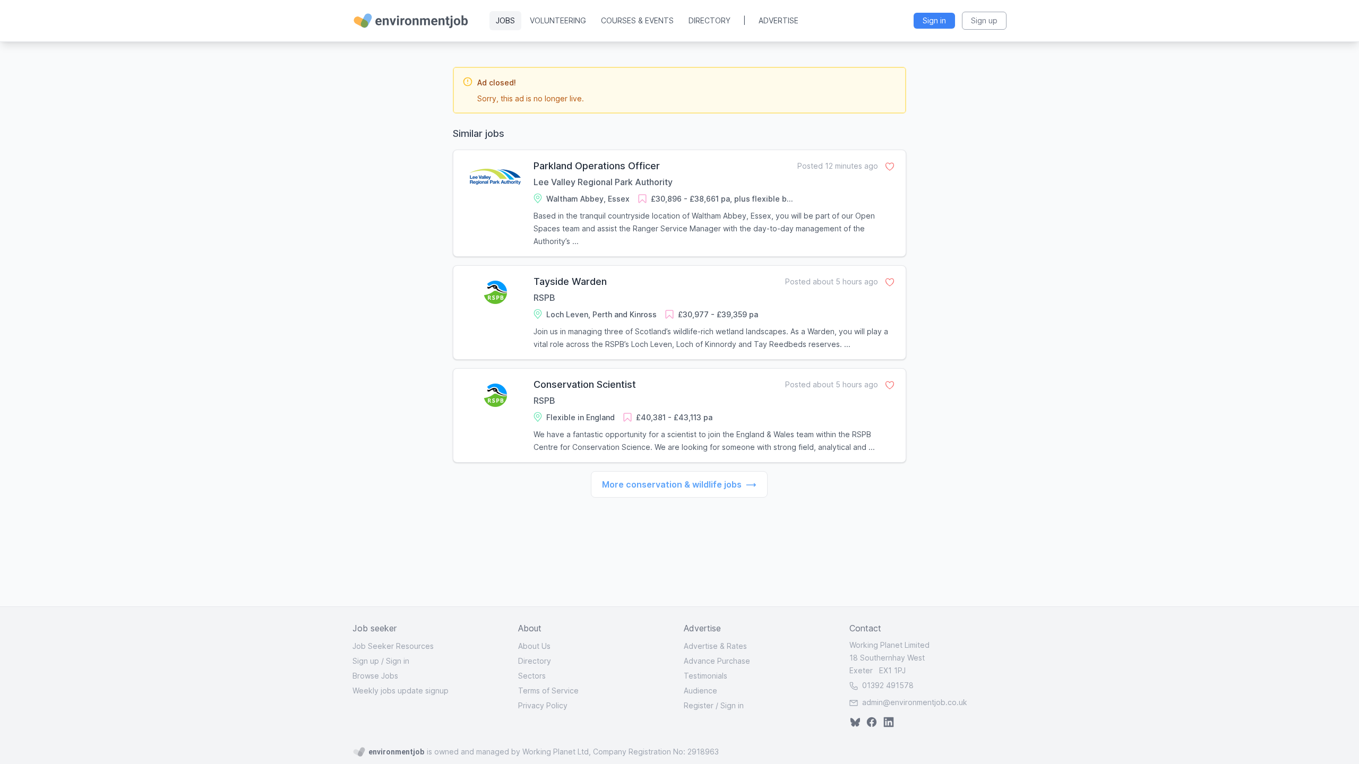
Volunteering (558, 20)
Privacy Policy (542, 705)
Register (698, 705)
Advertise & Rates (715, 645)
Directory (709, 20)
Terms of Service (548, 690)
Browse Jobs (375, 675)
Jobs (505, 20)
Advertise (778, 20)
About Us (534, 645)
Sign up (365, 660)
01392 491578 (887, 685)
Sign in (397, 660)
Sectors (532, 675)
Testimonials (705, 675)
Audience (700, 690)
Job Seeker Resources (393, 645)
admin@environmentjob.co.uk (914, 702)
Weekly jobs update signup (400, 690)
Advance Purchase (717, 660)
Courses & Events (637, 20)
